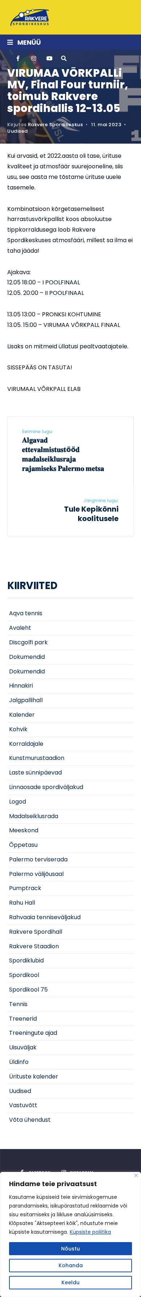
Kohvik (18, 729)
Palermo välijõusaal (36, 874)
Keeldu (70, 1282)
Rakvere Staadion (34, 946)
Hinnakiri (21, 685)
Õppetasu (23, 845)
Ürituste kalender (33, 1076)
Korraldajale (26, 744)
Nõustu (70, 1248)
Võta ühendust (30, 1120)
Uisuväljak (23, 1047)
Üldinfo (19, 1062)
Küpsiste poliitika (90, 1232)
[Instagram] (33, 58)
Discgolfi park (28, 642)
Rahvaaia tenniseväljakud (45, 917)
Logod (17, 801)
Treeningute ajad (33, 1033)
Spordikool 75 (28, 989)
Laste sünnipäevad (35, 772)
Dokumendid (27, 657)
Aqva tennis (25, 613)
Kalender (22, 714)
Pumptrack (25, 888)
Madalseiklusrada (33, 816)
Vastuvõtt (23, 1105)
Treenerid (23, 1018)
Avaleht (20, 628)
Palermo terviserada (38, 859)
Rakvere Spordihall (35, 932)
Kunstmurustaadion (36, 758)
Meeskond (23, 830)
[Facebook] (19, 58)
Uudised (17, 131)
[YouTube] (48, 58)
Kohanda (71, 1265)
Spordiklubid (26, 960)
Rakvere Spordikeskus (55, 124)
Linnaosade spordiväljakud (46, 787)
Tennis (18, 1004)
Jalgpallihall (26, 700)
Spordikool (24, 975)
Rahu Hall (22, 902)
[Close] (136, 1175)
